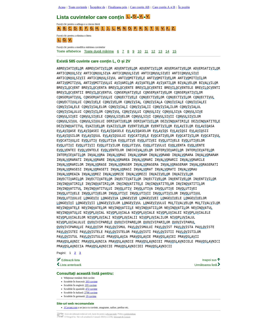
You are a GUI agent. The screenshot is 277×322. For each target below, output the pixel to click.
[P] (135, 30)
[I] (103, 30)
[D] (75, 30)
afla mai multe (111, 314)
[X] (168, 30)
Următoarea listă (206, 265)
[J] (108, 30)
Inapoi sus (209, 260)
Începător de (97, 7)
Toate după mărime (99, 51)
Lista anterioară (70, 265)
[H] (97, 30)
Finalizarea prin (117, 7)
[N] (124, 30)
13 (160, 51)
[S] (146, 30)
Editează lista (70, 260)
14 (167, 51)
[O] (130, 30)
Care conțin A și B (163, 7)
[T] (152, 30)
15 (174, 51)
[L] (114, 30)
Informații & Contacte (122, 317)
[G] (92, 30)
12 (153, 51)
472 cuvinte (91, 289)
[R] (141, 30)
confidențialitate (130, 314)
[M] (119, 30)
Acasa (61, 7)
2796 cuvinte (90, 292)
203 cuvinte (91, 281)
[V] (163, 30)
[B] (64, 30)
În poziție (184, 7)
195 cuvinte (91, 285)
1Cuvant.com (70, 307)
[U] (157, 30)
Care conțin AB (139, 7)
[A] (59, 30)
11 (146, 51)
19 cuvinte (91, 296)
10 (139, 51)
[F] (86, 30)
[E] (81, 30)
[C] (70, 30)
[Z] (173, 30)
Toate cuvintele (77, 7)
